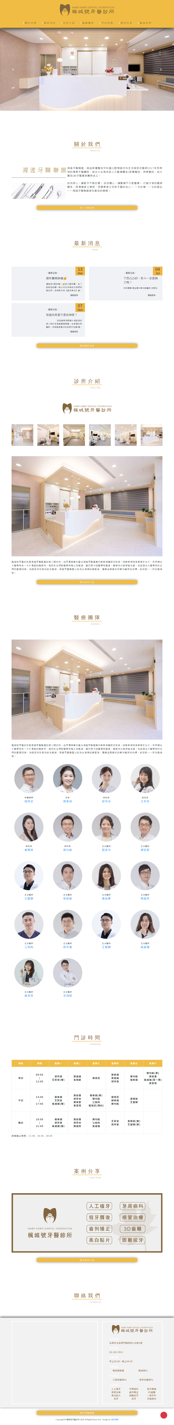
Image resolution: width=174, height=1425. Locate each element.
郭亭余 (106, 801)
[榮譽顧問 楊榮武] (29, 778)
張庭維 (67, 898)
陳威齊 (145, 898)
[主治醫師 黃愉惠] (106, 875)
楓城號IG (143, 1370)
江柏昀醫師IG (119, 1379)
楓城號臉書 (118, 1370)
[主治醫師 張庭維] (67, 875)
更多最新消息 (87, 345)
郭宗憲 (67, 947)
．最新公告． (52, 272)
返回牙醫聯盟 (87, 1412)
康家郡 (145, 850)
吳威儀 (145, 947)
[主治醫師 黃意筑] (29, 972)
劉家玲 (106, 850)
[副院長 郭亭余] (106, 778)
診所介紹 (68, 22)
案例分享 (125, 22)
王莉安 (145, 801)
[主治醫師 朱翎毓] (67, 972)
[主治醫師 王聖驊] (29, 875)
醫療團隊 (87, 22)
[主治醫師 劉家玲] (106, 826)
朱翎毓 (67, 996)
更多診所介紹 (87, 582)
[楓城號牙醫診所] (87, 9)
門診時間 (106, 22)
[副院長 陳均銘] (67, 826)
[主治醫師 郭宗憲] (67, 924)
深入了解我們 (87, 207)
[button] (13, 69)
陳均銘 (67, 850)
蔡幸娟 (67, 801)
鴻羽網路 (115, 1419)
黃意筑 (28, 996)
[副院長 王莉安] (145, 778)
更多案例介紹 (87, 1260)
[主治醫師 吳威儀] (145, 924)
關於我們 (29, 22)
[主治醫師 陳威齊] (145, 875)
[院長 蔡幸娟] (67, 778)
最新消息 (49, 22)
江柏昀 (28, 947)
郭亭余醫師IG (146, 1379)
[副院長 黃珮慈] (29, 826)
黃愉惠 (106, 898)
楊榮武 (28, 801)
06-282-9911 (116, 1352)
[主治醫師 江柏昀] (29, 924)
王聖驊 (28, 898)
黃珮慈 (28, 850)
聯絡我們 (144, 22)
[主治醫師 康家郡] (145, 826)
